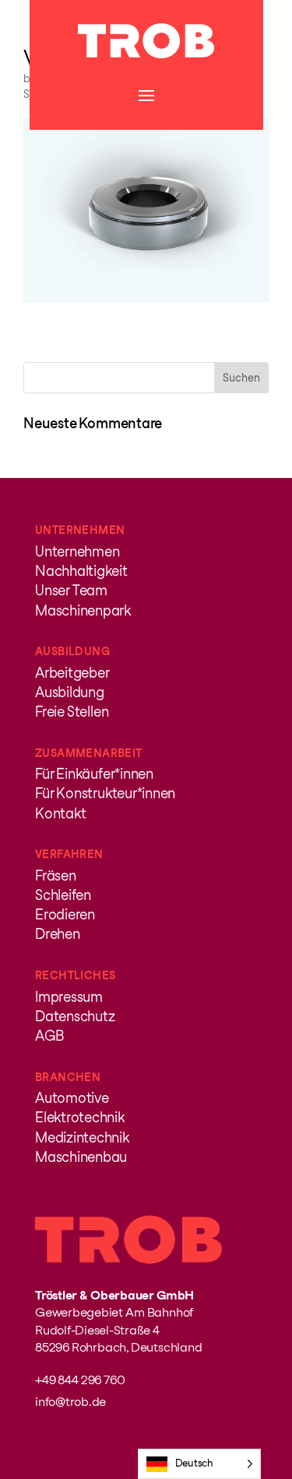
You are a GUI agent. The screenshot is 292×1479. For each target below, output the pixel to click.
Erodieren (65, 914)
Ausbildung (69, 692)
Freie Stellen (71, 711)
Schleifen (63, 895)
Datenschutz (74, 1016)
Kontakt (60, 813)
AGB (49, 1035)
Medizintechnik (82, 1137)
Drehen (57, 934)
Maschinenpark (83, 610)
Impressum (69, 997)
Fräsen (55, 875)
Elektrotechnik (80, 1117)
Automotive (72, 1098)
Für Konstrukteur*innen (105, 793)
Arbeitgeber (72, 673)
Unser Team (71, 590)
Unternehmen (77, 551)
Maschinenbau (81, 1157)
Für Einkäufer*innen (94, 774)
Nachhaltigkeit (81, 571)
